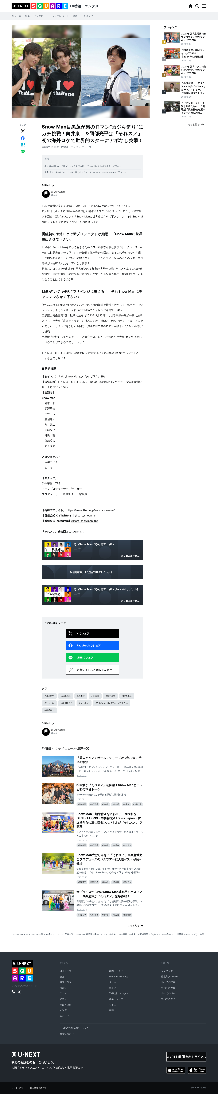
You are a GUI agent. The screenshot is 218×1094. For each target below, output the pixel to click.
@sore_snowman (86, 515)
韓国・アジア (116, 971)
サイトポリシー (19, 1088)
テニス (63, 993)
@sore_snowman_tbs (84, 520)
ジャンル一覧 (37, 934)
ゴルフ (112, 987)
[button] (203, 6)
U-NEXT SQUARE (20, 934)
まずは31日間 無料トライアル (186, 1056)
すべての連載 (168, 987)
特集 (27, 16)
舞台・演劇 (65, 1004)
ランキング (87, 16)
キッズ (112, 1004)
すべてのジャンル (170, 993)
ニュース (16, 16)
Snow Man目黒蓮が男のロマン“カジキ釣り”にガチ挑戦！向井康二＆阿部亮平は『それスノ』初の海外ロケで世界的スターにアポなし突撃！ (141, 934)
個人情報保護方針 (38, 1088)
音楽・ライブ (116, 999)
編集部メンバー (169, 976)
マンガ (63, 1010)
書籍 (111, 1010)
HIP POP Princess (118, 976)
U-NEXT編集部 (58, 192)
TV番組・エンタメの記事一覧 (59, 934)
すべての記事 (168, 982)
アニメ (63, 999)
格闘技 (63, 987)
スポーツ (64, 1016)
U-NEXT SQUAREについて (74, 1028)
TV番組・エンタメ (71, 147)
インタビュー (41, 16)
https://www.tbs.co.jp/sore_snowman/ (91, 510)
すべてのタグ (168, 999)
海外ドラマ (65, 982)
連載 (75, 16)
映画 (62, 976)
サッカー (113, 982)
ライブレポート (60, 16)
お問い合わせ (67, 1034)
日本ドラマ (65, 971)
